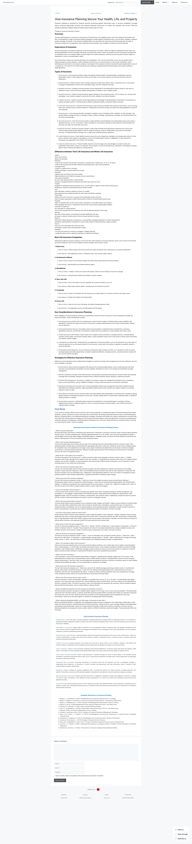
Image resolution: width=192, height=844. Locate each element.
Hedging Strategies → (130, 13)
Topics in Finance (96, 13)
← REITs (57, 13)
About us (175, 2)
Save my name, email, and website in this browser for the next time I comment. (80, 775)
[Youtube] (98, 789)
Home (157, 2)
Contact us (184, 2)
